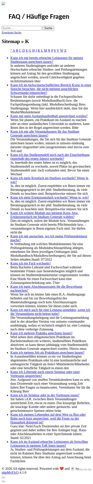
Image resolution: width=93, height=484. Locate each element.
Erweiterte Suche (11, 32)
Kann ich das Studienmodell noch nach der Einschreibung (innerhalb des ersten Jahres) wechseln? (50, 156)
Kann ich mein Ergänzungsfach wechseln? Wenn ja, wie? (49, 197)
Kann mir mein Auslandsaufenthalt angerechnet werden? (49, 116)
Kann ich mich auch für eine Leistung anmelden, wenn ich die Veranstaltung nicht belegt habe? (50, 312)
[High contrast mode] (89, 469)
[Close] (3, 477)
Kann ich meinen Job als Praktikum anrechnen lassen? (47, 352)
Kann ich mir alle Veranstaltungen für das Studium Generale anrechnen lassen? (44, 133)
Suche (48, 28)
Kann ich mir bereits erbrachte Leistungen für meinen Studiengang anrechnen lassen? (46, 60)
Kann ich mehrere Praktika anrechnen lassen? (41, 333)
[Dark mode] (85, 469)
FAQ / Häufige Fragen (39, 17)
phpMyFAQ (10, 472)
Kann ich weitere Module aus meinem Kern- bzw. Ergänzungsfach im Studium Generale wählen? (44, 215)
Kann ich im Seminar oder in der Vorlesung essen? (44, 395)
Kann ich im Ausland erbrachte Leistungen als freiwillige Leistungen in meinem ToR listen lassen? (49, 443)
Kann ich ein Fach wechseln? (30, 263)
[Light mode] (81, 469)
